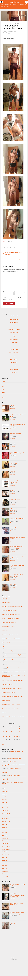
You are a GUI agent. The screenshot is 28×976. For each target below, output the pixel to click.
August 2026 (5, 791)
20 (11, 736)
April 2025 (4, 835)
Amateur (8, 23)
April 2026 (4, 802)
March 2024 (5, 871)
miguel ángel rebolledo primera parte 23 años (17, 518)
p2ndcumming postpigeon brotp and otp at (12, 696)
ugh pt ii (12, 405)
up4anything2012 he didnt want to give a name (13, 667)
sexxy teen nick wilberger (8, 659)
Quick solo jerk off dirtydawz (8, 692)
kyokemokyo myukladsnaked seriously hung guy (16, 547)
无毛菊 (11, 490)
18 (6, 736)
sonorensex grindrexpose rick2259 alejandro (12, 782)
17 (3, 736)
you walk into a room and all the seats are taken (13, 771)
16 (19, 734)
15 (17, 734)
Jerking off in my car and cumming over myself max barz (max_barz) (17, 895)
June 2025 (4, 830)
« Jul (3, 744)
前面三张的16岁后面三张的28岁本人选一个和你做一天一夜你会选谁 (13, 675)
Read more (12, 408)
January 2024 (5, 876)
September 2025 (6, 821)
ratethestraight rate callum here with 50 (17, 415)
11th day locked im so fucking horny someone (12, 680)
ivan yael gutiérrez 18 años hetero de (10, 618)
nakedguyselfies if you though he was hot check (17, 509)
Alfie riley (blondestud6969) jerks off (17, 884)
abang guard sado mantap (14, 775)
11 (6, 734)
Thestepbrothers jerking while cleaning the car (17, 913)
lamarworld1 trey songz (7, 684)
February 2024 (5, 874)
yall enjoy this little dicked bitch (9, 622)
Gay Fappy (13, 958)
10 (3, 734)
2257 (16, 959)
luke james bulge (12, 761)
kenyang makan (6, 602)
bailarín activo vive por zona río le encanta (12, 643)
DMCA (12, 959)
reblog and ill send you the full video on (11, 614)
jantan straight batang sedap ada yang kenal (17, 424)
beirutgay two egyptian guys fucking (12, 752)
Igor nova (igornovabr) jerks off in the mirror (12, 688)
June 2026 (4, 796)
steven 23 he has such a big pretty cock (11, 638)
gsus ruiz (4, 712)
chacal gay (4, 598)
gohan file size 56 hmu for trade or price (17, 537)
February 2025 (5, 841)
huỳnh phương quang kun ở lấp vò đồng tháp (12, 606)
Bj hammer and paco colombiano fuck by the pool (13, 764)
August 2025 (5, 824)
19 (9, 736)
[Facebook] (8, 248)
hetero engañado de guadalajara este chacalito (13, 716)
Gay (14, 23)
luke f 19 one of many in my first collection (17, 566)
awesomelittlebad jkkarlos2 (8, 626)
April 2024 (4, 868)
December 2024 (6, 846)
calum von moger (6, 700)
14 (14, 734)
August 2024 (5, 857)
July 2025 (4, 827)
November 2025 (6, 816)
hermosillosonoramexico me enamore (10, 634)
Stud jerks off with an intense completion (16, 903)
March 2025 (5, 838)
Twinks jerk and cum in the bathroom (16, 922)
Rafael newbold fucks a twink (14, 758)
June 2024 (4, 863)
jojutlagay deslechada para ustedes (10, 651)
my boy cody (13, 471)
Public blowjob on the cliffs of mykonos (11, 704)
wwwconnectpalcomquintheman (9, 610)
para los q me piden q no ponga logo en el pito (17, 481)
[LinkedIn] (15, 248)
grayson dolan (13, 527)
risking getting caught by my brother (16, 556)
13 (11, 734)
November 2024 (6, 849)
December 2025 (6, 813)
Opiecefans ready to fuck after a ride (10, 708)
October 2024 (5, 852)
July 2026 (4, 794)
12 (9, 734)
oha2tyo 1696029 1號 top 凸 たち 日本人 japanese (17, 575)
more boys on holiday (7, 630)
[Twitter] (5, 248)
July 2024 (4, 860)
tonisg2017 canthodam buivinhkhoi (15, 434)
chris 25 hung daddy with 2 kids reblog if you (12, 655)
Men (20, 23)
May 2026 (4, 799)
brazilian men (13, 584)
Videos (3, 397)
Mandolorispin (12, 31)
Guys (17, 23)
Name (5, 291)
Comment (6, 275)
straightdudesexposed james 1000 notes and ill (14, 253)
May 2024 (4, 865)
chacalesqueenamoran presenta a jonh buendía (13, 663)
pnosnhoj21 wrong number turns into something (17, 462)
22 (17, 736)
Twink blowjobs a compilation (14, 768)
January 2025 (5, 843)
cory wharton (13, 443)
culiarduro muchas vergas (8, 647)
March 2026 (5, 805)
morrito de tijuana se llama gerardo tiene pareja (13, 258)
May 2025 (4, 832)
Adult (4, 23)
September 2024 (6, 854)
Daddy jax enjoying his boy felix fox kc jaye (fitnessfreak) (17, 453)
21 (14, 736)
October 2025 (5, 818)
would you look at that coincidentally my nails (15, 500)
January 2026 (5, 810)
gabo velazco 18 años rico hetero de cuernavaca (13, 778)
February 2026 (5, 808)
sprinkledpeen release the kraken (12, 27)
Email (16, 291)
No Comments (13, 242)
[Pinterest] (11, 248)
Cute (12, 23)
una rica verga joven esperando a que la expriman (13, 671)
